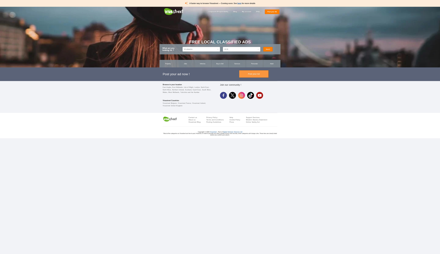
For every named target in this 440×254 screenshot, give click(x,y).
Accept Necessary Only (260, 237)
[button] (8, 238)
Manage (260, 243)
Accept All (260, 231)
